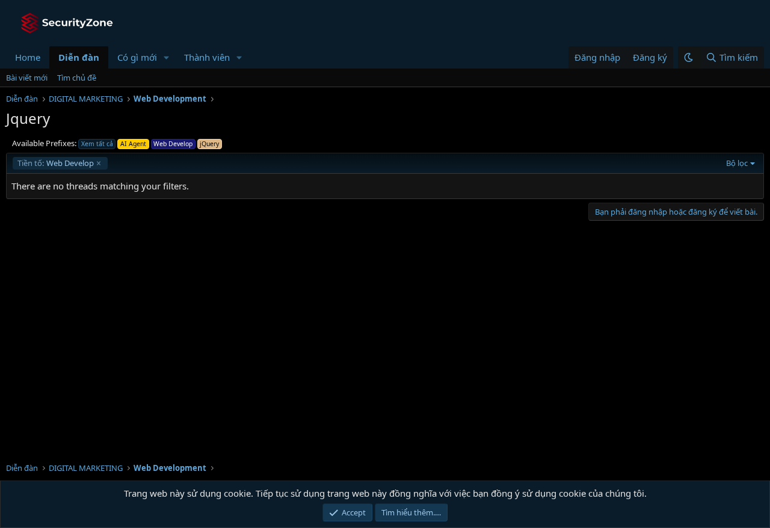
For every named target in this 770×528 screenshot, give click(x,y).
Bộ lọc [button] (737, 163)
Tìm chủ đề (76, 77)
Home (27, 57)
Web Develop (55, 163)
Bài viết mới (27, 77)
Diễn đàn (78, 57)
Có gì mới (137, 57)
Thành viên (207, 57)
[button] (166, 57)
